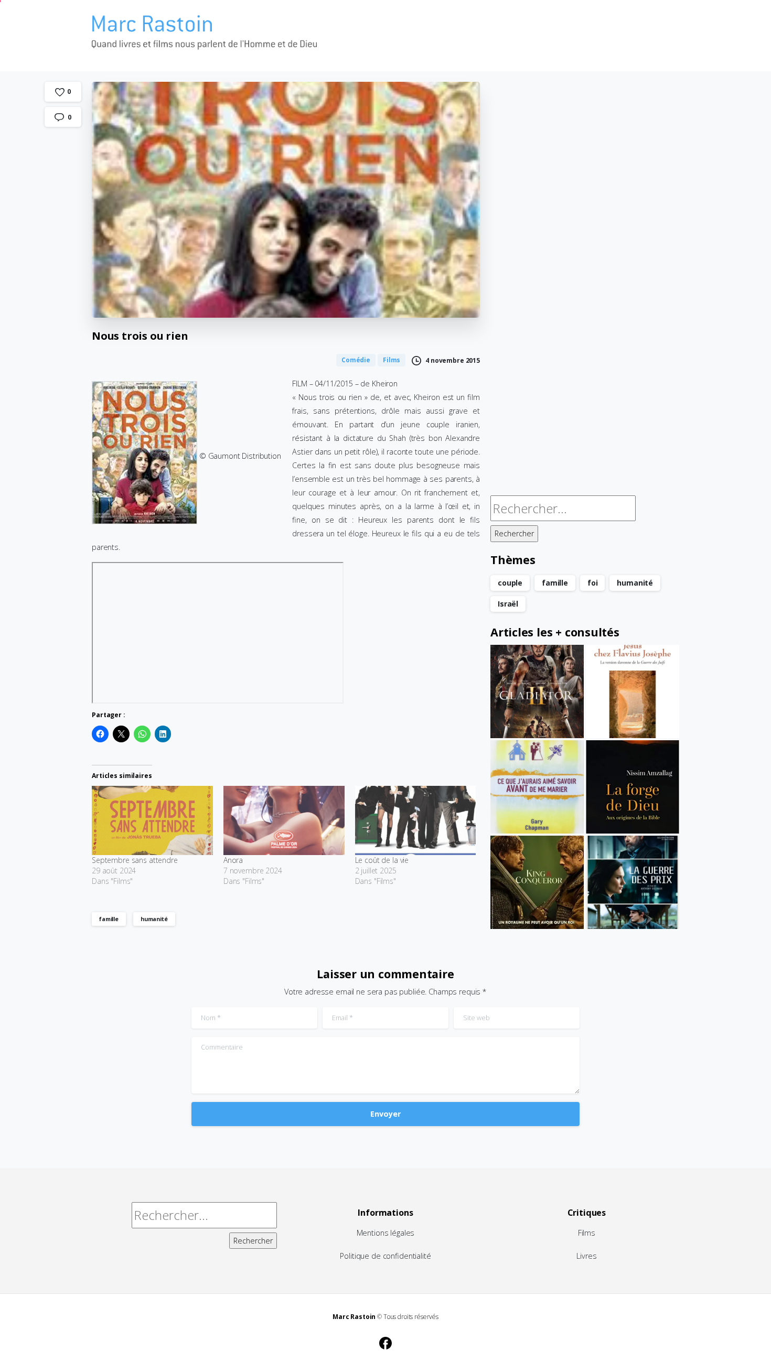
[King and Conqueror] (537, 882)
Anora (233, 860)
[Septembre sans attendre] (152, 820)
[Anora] (284, 820)
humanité (154, 919)
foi (592, 583)
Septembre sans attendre (135, 860)
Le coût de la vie (382, 860)
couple (510, 583)
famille (109, 919)
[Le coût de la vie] (415, 820)
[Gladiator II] (537, 691)
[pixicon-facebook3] (385, 1341)
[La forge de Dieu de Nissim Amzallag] (632, 787)
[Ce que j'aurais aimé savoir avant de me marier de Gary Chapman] (537, 787)
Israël (508, 604)
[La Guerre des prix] (632, 882)
